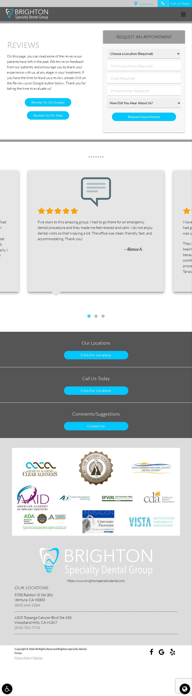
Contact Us (96, 426)
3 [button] (103, 316)
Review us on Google (48, 102)
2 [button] (96, 316)
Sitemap (37, 657)
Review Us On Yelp (48, 115)
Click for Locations (96, 355)
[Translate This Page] (185, 689)
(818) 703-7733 (27, 627)
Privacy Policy (23, 657)
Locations (146, 4)
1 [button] (89, 316)
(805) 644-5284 (27, 605)
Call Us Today (180, 3)
